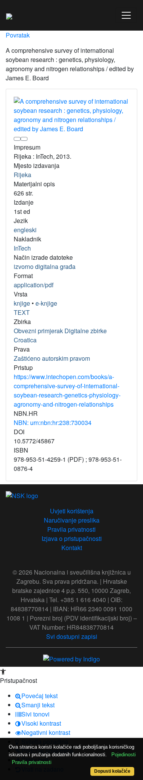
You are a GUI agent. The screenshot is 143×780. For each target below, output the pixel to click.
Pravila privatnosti (71, 529)
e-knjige (46, 303)
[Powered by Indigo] (71, 658)
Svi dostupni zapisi (71, 636)
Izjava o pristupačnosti (72, 538)
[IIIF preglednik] (17, 139)
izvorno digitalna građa (45, 266)
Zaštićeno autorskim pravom (52, 358)
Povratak (18, 35)
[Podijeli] (24, 139)
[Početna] (9, 15)
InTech (22, 248)
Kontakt (71, 547)
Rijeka (22, 174)
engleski (25, 229)
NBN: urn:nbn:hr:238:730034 (53, 422)
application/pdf (33, 284)
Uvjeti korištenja (71, 510)
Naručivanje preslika (72, 520)
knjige (22, 303)
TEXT (22, 312)
